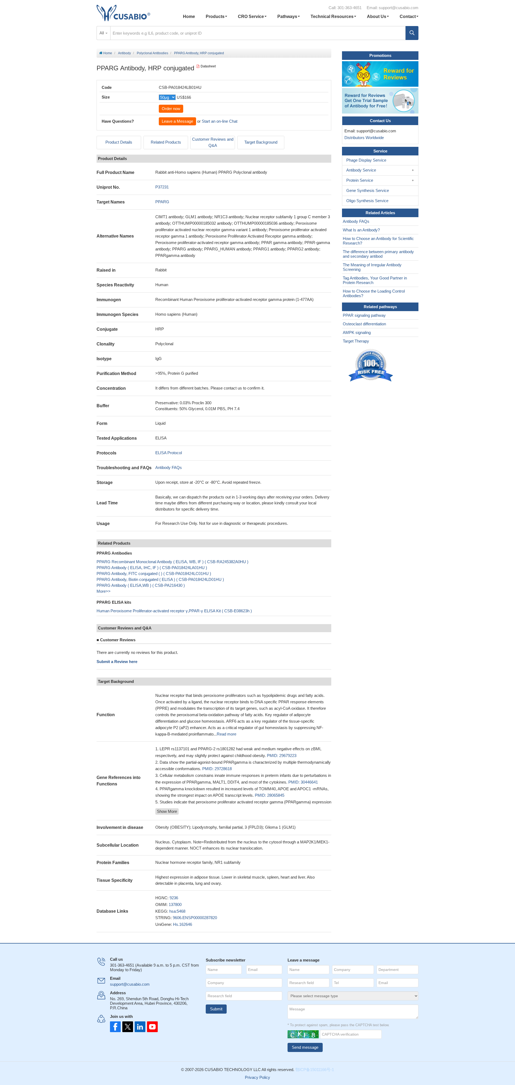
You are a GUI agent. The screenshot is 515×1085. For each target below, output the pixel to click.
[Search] (412, 33)
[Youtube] (150, 1026)
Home (189, 16)
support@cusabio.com (398, 7)
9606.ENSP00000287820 (195, 917)
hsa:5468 (177, 911)
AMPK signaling (357, 332)
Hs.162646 (182, 924)
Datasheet (208, 66)
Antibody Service (361, 170)
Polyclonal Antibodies (152, 53)
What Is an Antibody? (361, 230)
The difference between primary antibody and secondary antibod (378, 253)
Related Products (166, 142)
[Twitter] (127, 1026)
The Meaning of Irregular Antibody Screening (372, 267)
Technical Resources (332, 16)
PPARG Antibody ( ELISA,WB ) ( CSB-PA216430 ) (141, 585)
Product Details (118, 142)
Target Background (260, 142)
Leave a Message (177, 121)
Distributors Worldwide (363, 137)
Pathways (287, 16)
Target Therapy (356, 341)
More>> (104, 591)
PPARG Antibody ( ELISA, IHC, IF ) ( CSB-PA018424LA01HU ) (152, 567)
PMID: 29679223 (281, 755)
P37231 (162, 187)
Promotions (380, 55)
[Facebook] (115, 1026)
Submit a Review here (117, 661)
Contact (408, 16)
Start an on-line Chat (219, 121)
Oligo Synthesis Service (367, 200)
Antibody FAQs (168, 467)
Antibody (124, 53)
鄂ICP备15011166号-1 (314, 1069)
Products (215, 16)
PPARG (162, 201)
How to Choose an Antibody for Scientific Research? (378, 240)
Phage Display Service (366, 160)
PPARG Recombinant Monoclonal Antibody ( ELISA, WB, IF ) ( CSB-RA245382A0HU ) (172, 561)
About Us (376, 16)
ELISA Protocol (168, 452)
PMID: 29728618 (217, 768)
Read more (226, 734)
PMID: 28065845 (269, 795)
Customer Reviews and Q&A (212, 142)
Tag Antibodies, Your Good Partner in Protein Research (375, 280)
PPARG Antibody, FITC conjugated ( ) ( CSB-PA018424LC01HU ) (154, 573)
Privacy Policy (257, 1077)
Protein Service (359, 180)
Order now (171, 108)
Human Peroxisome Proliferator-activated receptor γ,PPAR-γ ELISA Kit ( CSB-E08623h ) (174, 611)
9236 (174, 897)
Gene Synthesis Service (367, 190)
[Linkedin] (139, 1026)
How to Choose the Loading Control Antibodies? (374, 293)
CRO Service (251, 16)
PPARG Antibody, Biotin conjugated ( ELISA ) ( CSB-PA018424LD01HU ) (160, 579)
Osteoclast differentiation (364, 324)
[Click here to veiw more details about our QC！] (371, 365)
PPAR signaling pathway (364, 315)
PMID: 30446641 (303, 782)
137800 (175, 904)
